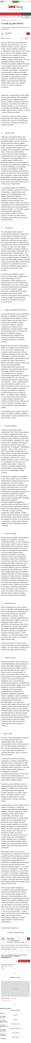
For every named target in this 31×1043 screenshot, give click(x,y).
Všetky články (15, 1010)
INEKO (16, 1015)
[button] (25, 14)
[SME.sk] (2, 1)
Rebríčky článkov (15, 977)
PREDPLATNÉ (15, 1)
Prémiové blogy (12, 16)
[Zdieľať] (21, 38)
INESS (15, 1019)
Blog (19, 7)
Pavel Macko (15, 1024)
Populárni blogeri (21, 16)
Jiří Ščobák (15, 1037)
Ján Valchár (8, 33)
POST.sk (27, 16)
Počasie (7, 14)
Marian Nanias (15, 1028)
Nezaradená (13, 949)
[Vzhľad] (26, 2)
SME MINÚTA (13, 14)
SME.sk (2, 14)
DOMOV (18, 14)
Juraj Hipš (15, 1032)
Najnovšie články (4, 16)
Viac (5, 1)
